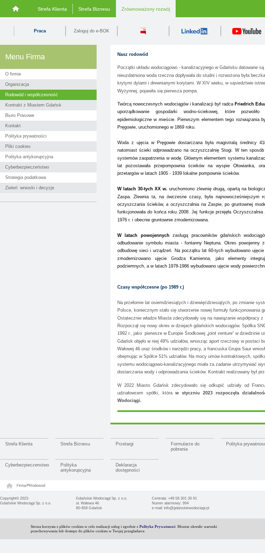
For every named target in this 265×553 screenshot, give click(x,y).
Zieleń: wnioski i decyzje (29, 187)
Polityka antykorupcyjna (29, 156)
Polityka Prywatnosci (157, 526)
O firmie (13, 74)
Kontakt (13, 125)
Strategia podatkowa (25, 177)
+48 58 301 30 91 (182, 498)
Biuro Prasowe (19, 115)
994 (186, 503)
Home (16, 8)
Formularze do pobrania (185, 446)
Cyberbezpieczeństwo (27, 167)
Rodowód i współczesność (31, 94)
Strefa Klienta (52, 9)
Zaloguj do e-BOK (91, 30)
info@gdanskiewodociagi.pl (186, 508)
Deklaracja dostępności (128, 467)
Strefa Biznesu (94, 9)
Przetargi (125, 443)
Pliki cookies (18, 146)
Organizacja (17, 84)
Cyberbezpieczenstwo (26, 464)
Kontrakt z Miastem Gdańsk (33, 105)
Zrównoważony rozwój (145, 9)
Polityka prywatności (26, 136)
